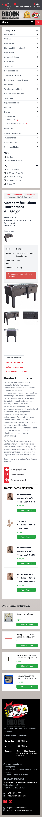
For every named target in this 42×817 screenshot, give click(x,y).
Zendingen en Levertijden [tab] (16, 371)
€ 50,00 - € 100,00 (15, 173)
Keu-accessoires (11, 71)
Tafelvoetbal (9, 116)
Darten (7, 112)
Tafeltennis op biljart (13, 89)
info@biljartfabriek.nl (22, 6)
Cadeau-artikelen (11, 147)
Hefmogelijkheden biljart (14, 48)
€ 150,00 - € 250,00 (15, 180)
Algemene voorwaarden (17, 808)
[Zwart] (8, 237)
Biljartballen (9, 52)
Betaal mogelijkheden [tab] (15, 367)
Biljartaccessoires (11, 103)
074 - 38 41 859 (9, 6)
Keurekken (8, 84)
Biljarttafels (9, 43)
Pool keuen (9, 62)
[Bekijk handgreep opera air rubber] (8, 638)
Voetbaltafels (12, 120)
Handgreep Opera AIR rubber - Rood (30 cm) (25, 636)
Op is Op (8, 39)
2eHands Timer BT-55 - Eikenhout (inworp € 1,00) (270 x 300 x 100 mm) (27, 678)
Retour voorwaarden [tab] (15, 362)
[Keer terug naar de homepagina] (10, 15)
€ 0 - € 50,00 (13, 169)
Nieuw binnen (10, 34)
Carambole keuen (11, 57)
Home (8, 195)
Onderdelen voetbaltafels (16, 123)
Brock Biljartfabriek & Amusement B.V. (20, 782)
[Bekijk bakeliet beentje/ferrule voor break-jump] (8, 658)
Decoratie (8, 129)
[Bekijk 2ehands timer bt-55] (8, 679)
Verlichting (8, 98)
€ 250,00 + (12, 184)
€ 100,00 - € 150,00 (15, 177)
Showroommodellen (13, 133)
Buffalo (10, 157)
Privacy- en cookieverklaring (19, 810)
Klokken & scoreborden (14, 94)
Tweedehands (10, 138)
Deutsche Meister (14, 160)
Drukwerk (8, 107)
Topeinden (8, 66)
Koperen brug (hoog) (24, 614)
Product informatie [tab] (14, 358)
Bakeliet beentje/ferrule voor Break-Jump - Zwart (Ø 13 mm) (26, 657)
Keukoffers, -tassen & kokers (16, 80)
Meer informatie (26, 510)
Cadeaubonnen (10, 142)
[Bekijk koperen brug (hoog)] (8, 617)
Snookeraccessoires (13, 75)
